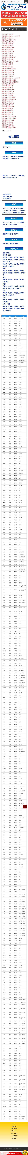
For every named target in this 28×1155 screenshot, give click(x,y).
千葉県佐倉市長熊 (7, 63)
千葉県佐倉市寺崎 (7, 122)
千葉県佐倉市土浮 (7, 114)
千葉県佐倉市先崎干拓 (9, 99)
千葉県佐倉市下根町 (8, 120)
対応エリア (14, 1131)
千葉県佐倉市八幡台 (8, 84)
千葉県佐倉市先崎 (7, 95)
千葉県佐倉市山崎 (7, 59)
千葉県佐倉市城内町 (8, 103)
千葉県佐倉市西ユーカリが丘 (11, 78)
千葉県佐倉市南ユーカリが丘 (11, 36)
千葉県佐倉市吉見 (7, 34)
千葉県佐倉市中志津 (8, 93)
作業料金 (14, 1126)
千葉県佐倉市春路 (7, 88)
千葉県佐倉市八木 (7, 55)
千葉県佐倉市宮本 (7, 46)
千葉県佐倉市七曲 (7, 67)
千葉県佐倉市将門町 (8, 91)
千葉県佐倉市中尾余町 (9, 97)
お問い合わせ (14, 1133)
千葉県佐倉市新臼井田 (9, 128)
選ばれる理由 (14, 1128)
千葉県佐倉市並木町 (8, 72)
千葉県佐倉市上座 (7, 101)
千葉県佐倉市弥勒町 (8, 47)
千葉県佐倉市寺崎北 (8, 126)
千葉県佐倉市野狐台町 (9, 57)
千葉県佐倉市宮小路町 (9, 40)
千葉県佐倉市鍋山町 (8, 70)
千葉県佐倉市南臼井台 (9, 68)
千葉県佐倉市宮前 (7, 44)
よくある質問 (14, 1135)
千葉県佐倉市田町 (7, 112)
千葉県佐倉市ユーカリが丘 (10, 61)
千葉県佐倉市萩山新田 (9, 80)
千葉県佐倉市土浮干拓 (9, 116)
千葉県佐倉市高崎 (7, 110)
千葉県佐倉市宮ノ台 (8, 42)
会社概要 (14, 1138)
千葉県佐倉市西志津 (8, 74)
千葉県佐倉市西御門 (8, 76)
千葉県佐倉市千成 (7, 105)
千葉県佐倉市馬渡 (7, 65)
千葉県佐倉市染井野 (8, 107)
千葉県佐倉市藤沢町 (8, 89)
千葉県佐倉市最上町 (8, 51)
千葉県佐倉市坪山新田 (9, 118)
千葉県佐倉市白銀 (7, 124)
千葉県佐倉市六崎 (7, 49)
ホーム (14, 1123)
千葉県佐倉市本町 (7, 53)
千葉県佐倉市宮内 (7, 38)
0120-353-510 (18, 208)
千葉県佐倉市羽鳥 (7, 86)
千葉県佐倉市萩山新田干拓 (10, 82)
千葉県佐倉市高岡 (7, 109)
